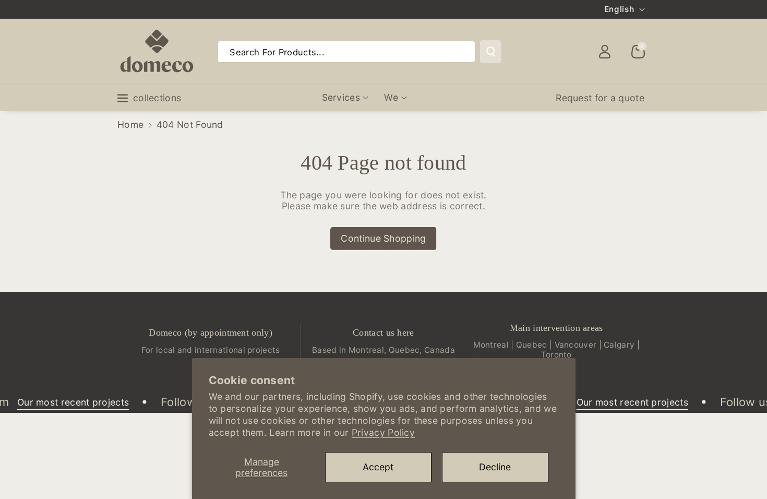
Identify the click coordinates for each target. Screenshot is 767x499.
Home (130, 124)
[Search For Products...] (490, 51)
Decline (495, 466)
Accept (378, 466)
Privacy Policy (383, 432)
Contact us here (383, 332)
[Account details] (604, 51)
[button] (638, 51)
